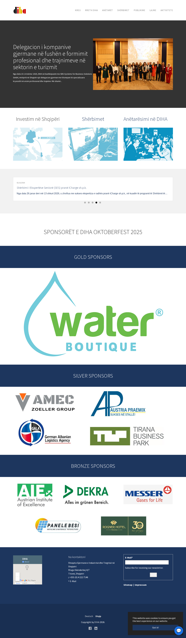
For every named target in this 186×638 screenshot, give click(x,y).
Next (153, 188)
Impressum (141, 584)
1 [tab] (85, 203)
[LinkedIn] (96, 628)
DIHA (96, 622)
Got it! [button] (155, 627)
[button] (7, 64)
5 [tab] (100, 203)
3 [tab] (93, 203)
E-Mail (73, 581)
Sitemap (128, 584)
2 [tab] (89, 203)
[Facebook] (90, 628)
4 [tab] (96, 203)
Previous (33, 188)
